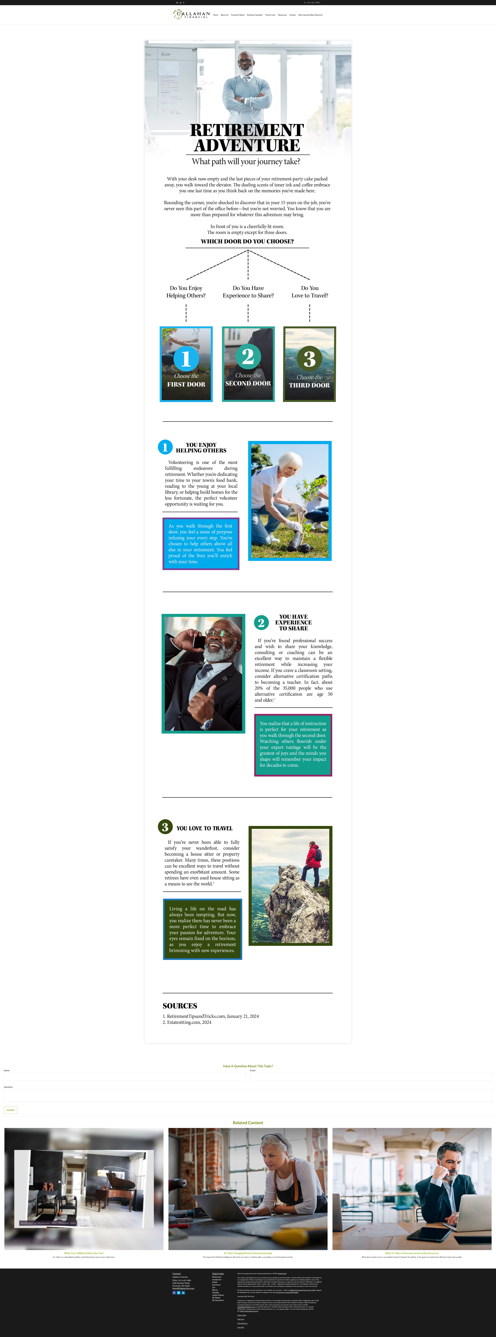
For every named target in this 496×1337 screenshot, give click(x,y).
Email (252, 1070)
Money (215, 1290)
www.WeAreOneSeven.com (246, 1307)
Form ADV (240, 1327)
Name (7, 1070)
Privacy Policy (241, 1315)
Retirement (216, 1277)
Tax (213, 1287)
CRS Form (240, 1319)
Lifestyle (215, 1292)
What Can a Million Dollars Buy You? (84, 1253)
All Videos (216, 1297)
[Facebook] (183, 2)
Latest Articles (218, 1295)
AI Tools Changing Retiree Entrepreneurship (248, 1253)
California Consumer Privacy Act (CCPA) (302, 1290)
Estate (214, 1282)
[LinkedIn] (180, 2)
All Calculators (218, 1300)
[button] (224, 14)
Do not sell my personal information (287, 1292)
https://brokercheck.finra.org (249, 1311)
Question (8, 1087)
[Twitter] (177, 2)
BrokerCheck (282, 1273)
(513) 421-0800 (313, 2)
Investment (216, 1279)
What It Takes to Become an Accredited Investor (412, 1253)
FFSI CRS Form (242, 1323)
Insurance (216, 1284)
